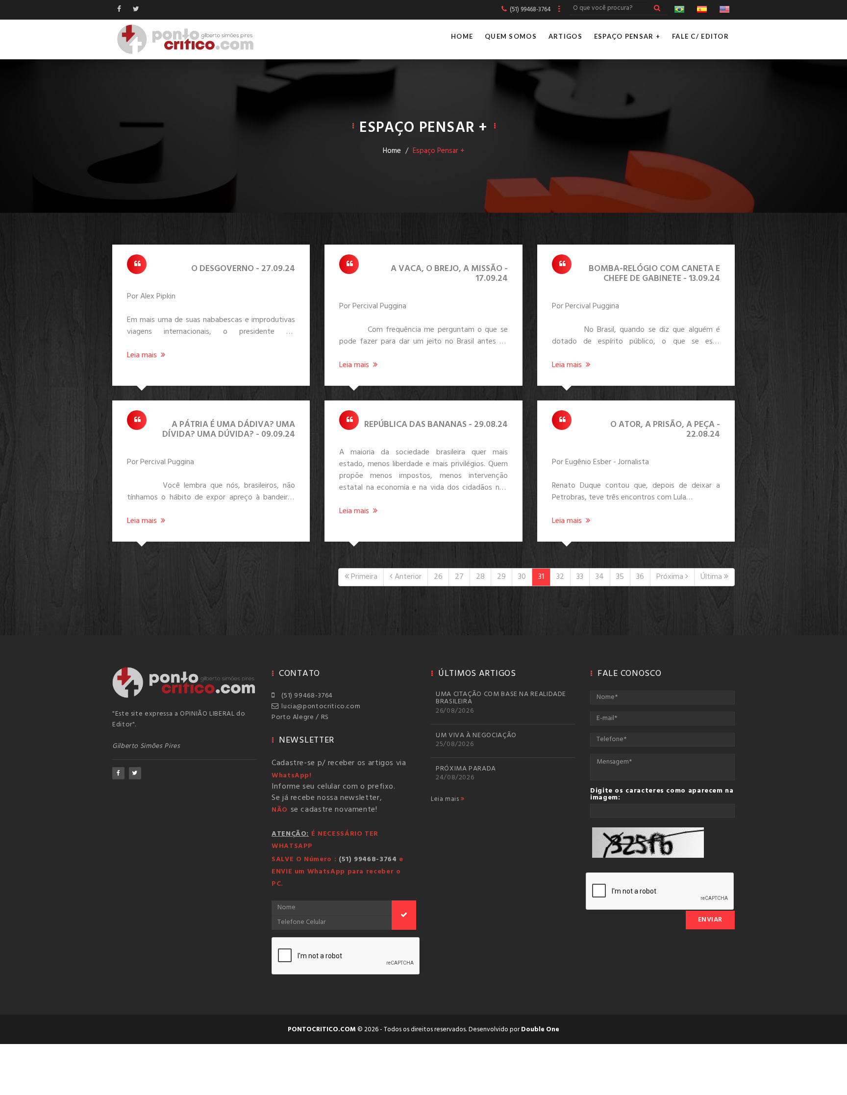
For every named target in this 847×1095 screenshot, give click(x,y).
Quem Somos (511, 36)
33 (579, 577)
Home (462, 36)
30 (522, 577)
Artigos (565, 36)
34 (600, 577)
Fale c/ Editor (700, 36)
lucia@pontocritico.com (319, 706)
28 (480, 577)
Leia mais (446, 799)
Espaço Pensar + (627, 36)
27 (459, 577)
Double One (540, 1029)
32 (560, 577)
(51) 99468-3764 (305, 695)
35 (620, 577)
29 (501, 577)
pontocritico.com (322, 1029)
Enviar (710, 919)
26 (438, 577)
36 (640, 577)
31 (541, 577)
